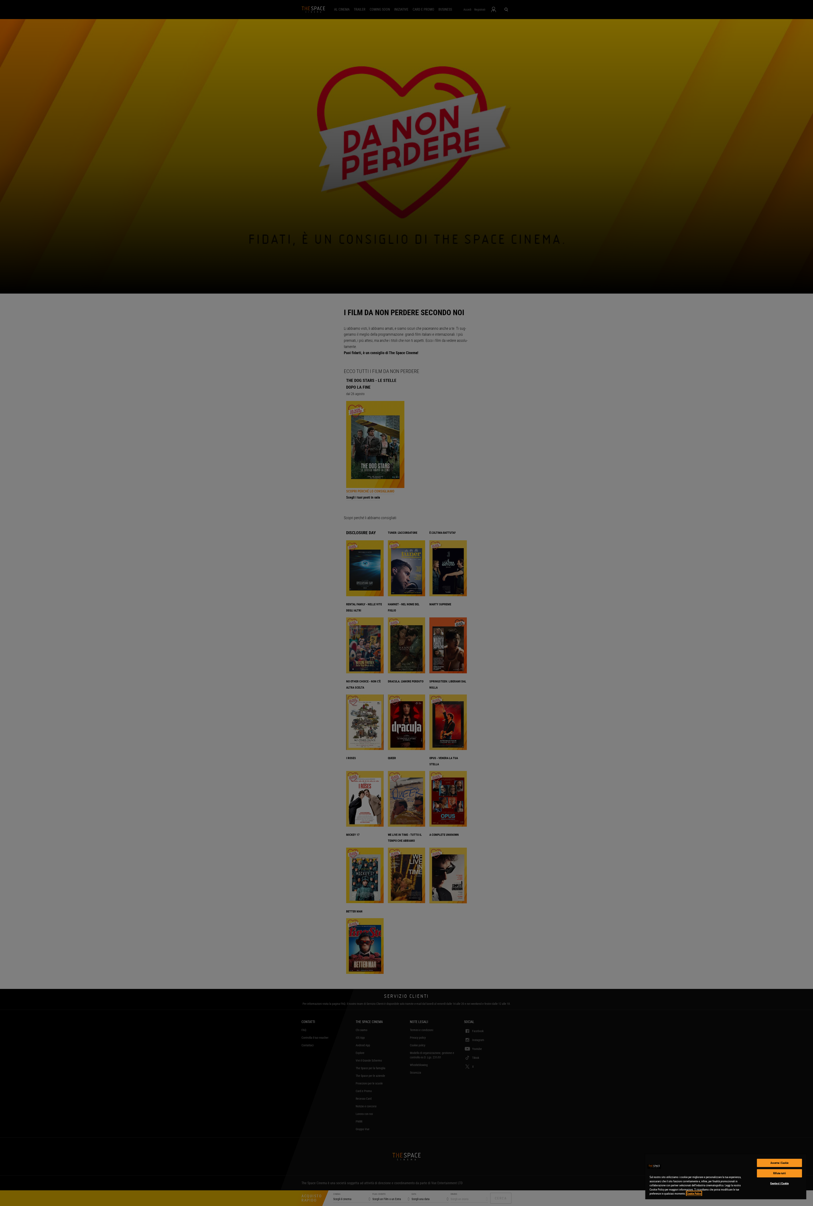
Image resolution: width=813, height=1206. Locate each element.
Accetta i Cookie (779, 1163)
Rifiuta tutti (779, 1173)
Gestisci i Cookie (779, 1183)
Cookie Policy (694, 1193)
